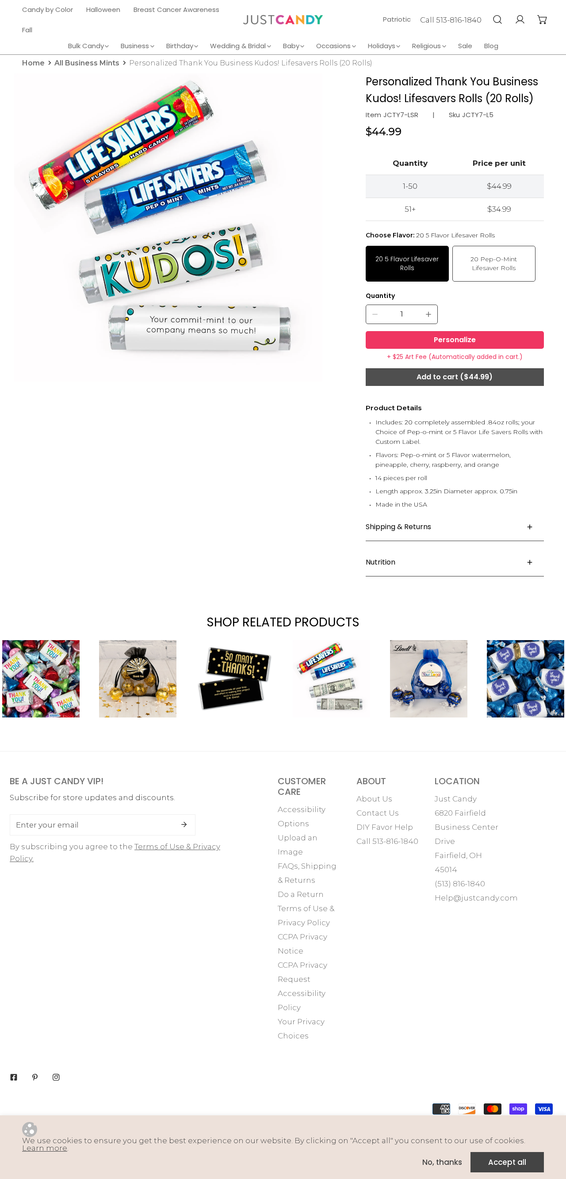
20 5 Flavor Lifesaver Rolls (407, 263)
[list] (168, 227)
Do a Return (301, 894)
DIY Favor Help (384, 827)
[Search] (497, 19)
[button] (542, 19)
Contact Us (377, 813)
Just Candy (456, 798)
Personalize (455, 340)
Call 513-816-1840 (451, 19)
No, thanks (442, 1162)
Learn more (44, 1148)
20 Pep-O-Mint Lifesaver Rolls (493, 263)
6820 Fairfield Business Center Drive (466, 827)
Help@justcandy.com (476, 897)
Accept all (507, 1162)
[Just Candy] (283, 19)
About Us (374, 798)
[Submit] (184, 824)
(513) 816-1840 (460, 883)
